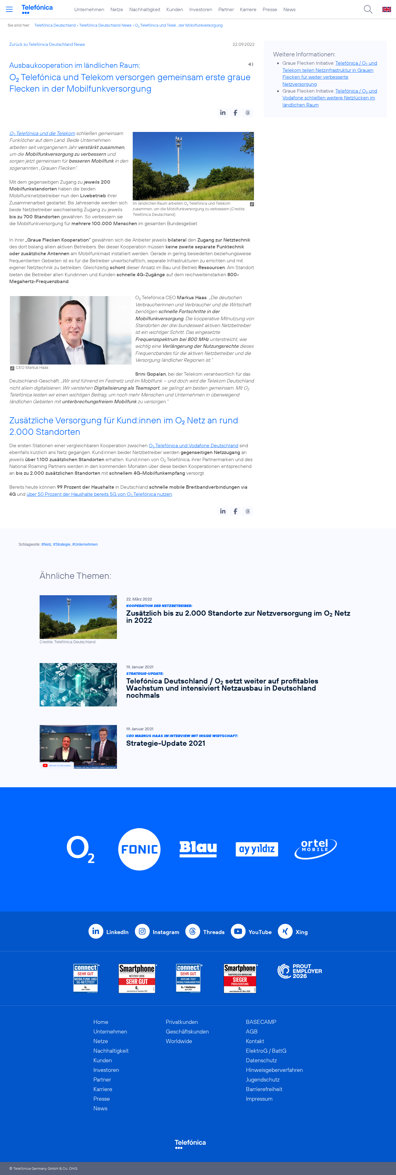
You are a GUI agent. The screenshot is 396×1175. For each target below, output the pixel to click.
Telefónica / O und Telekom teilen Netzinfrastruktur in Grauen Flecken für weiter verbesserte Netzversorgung (329, 73)
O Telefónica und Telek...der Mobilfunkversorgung (179, 25)
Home (100, 1021)
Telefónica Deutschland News (105, 25)
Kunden (174, 9)
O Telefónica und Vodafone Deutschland (193, 445)
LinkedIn (117, 932)
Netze (116, 9)
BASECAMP (261, 1021)
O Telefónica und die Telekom (42, 133)
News (289, 9)
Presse (270, 9)
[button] (222, 112)
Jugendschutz (263, 1079)
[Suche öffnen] (368, 9)
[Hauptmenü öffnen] (9, 9)
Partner (226, 9)
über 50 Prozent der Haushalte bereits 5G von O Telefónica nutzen (99, 494)
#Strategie (62, 544)
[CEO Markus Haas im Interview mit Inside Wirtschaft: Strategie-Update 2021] (195, 747)
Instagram (166, 932)
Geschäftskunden (187, 1031)
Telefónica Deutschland (55, 25)
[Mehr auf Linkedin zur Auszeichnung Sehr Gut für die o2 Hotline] (189, 978)
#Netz (46, 544)
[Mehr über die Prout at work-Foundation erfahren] (300, 978)
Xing (302, 932)
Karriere (248, 9)
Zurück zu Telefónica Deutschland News (47, 44)
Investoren (200, 9)
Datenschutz (261, 1060)
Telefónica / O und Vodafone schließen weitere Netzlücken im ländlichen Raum (329, 98)
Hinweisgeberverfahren (274, 1069)
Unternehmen (89, 9)
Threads (214, 932)
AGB (252, 1031)
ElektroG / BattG (266, 1050)
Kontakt (255, 1041)
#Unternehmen (85, 544)
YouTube (260, 932)
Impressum (259, 1098)
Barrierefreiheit (264, 1089)
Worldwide (179, 1041)
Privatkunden (182, 1021)
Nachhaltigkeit (144, 9)
